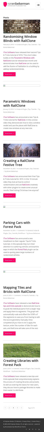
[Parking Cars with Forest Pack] (21, 212)
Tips (29, 44)
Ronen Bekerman (9, 47)
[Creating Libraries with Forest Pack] (21, 351)
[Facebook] (26, 429)
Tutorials (34, 44)
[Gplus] (35, 429)
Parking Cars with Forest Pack (16, 224)
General (30, 230)
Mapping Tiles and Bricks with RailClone (19, 289)
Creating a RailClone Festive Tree (18, 162)
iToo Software (9, 52)
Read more (9, 74)
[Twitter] (29, 429)
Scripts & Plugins (22, 44)
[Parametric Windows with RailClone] (21, 91)
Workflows (21, 233)
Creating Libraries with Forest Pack (20, 362)
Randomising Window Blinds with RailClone (20, 38)
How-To (26, 295)
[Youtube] (39, 429)
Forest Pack (22, 249)
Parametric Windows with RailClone (19, 103)
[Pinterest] (32, 429)
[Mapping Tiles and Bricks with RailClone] (21, 277)
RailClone (22, 63)
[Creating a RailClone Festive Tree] (21, 151)
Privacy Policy (26, 421)
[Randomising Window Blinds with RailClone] (21, 26)
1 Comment (20, 230)
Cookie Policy (35, 421)
